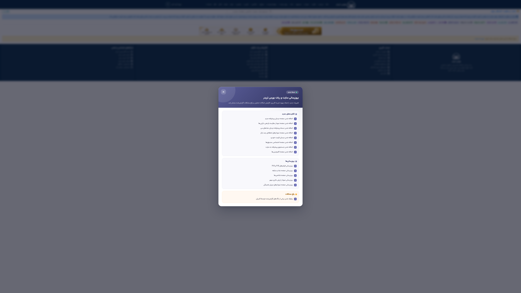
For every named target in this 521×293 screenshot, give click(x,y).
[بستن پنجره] (223, 91)
